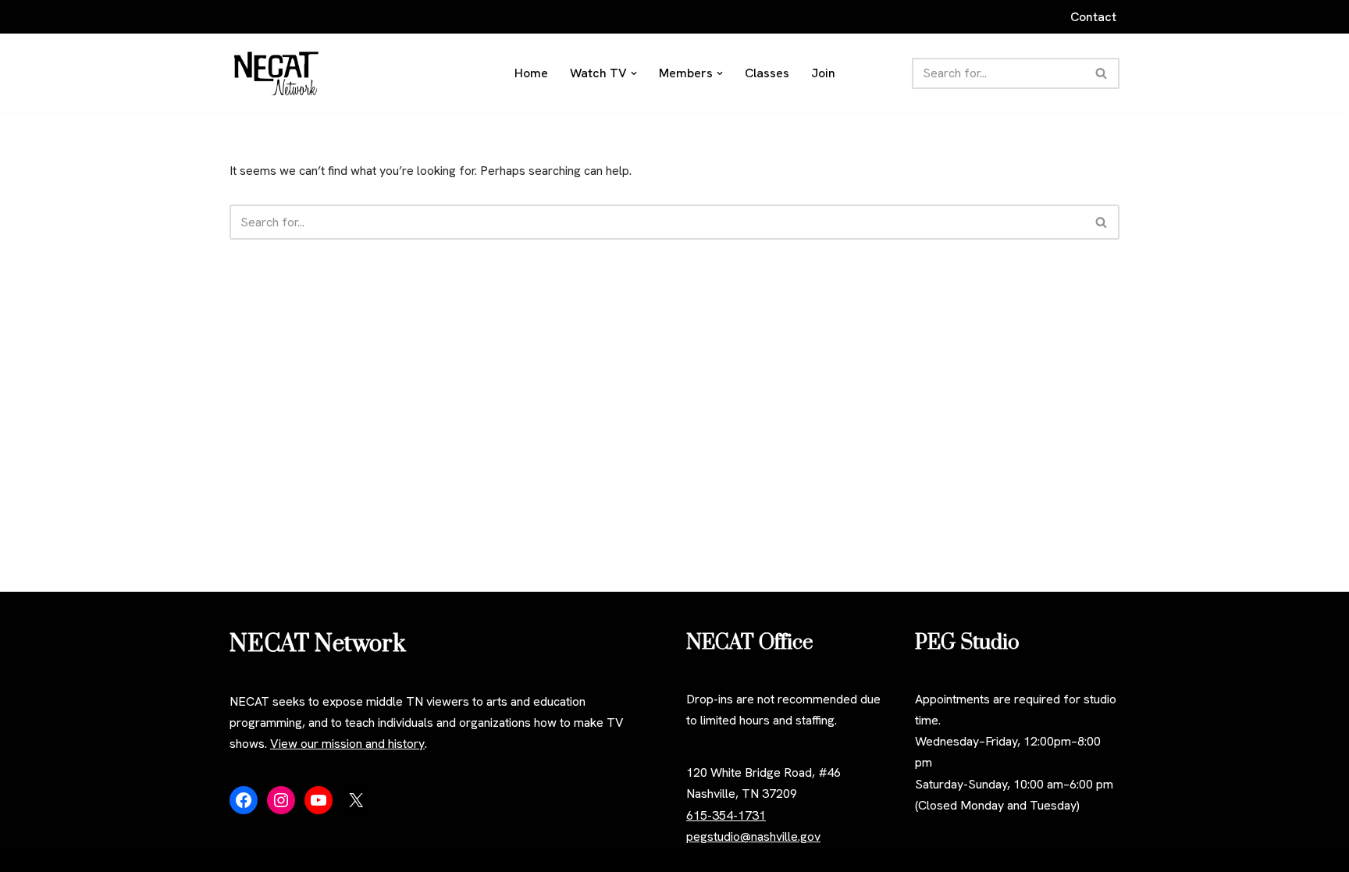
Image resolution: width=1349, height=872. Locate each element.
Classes (767, 73)
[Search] (1101, 73)
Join (823, 73)
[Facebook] (244, 800)
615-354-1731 (726, 815)
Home (531, 73)
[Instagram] (281, 800)
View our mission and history (347, 743)
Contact (1093, 17)
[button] (634, 73)
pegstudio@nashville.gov (753, 836)
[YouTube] (318, 800)
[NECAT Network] (276, 73)
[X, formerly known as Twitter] (356, 800)
